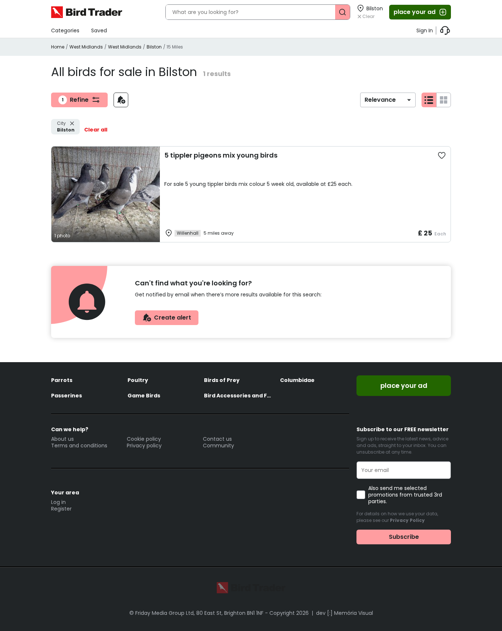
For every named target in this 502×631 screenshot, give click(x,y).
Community (218, 445)
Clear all (95, 129)
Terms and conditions (79, 445)
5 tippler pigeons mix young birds (220, 155)
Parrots (61, 380)
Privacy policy (144, 445)
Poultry (138, 380)
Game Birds (144, 395)
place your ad (414, 12)
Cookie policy (144, 439)
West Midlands (86, 47)
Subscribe (404, 537)
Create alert (172, 317)
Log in (58, 502)
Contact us (217, 439)
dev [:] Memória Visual (344, 613)
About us (62, 439)
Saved (99, 30)
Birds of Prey (222, 380)
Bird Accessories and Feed (238, 395)
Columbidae (297, 380)
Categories (65, 30)
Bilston (154, 47)
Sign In (424, 30)
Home (57, 47)
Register (61, 508)
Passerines (66, 395)
